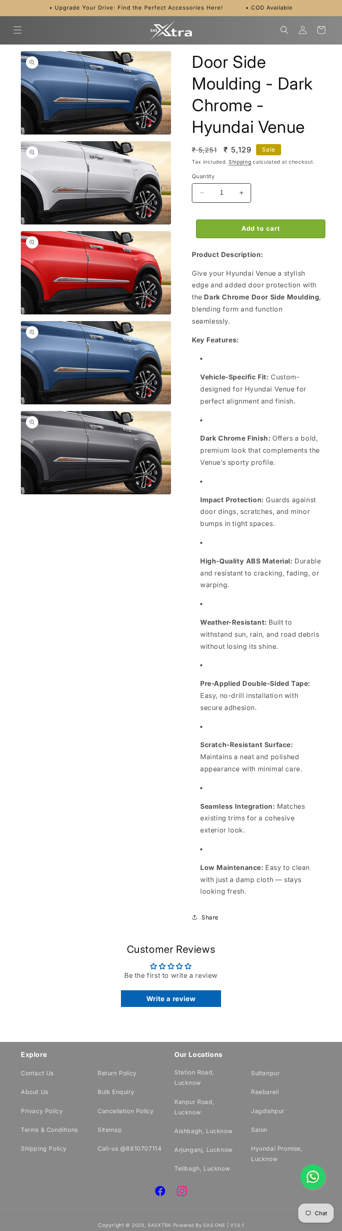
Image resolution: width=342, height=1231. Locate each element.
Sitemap (110, 1129)
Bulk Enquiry (116, 1091)
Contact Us (37, 1073)
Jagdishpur (267, 1110)
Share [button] (210, 917)
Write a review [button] (171, 998)
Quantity (203, 176)
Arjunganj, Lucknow (203, 1149)
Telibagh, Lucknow (202, 1168)
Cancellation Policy (125, 1110)
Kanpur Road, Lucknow (194, 1107)
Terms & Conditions (49, 1129)
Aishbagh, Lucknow (203, 1130)
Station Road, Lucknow (194, 1077)
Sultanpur (265, 1073)
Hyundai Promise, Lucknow (277, 1153)
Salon (259, 1129)
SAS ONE (214, 1225)
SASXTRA (159, 1225)
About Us (34, 1091)
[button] (17, 30)
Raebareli (265, 1091)
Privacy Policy (42, 1110)
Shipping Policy (44, 1148)
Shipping (240, 162)
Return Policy (117, 1073)
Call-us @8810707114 (129, 1148)
